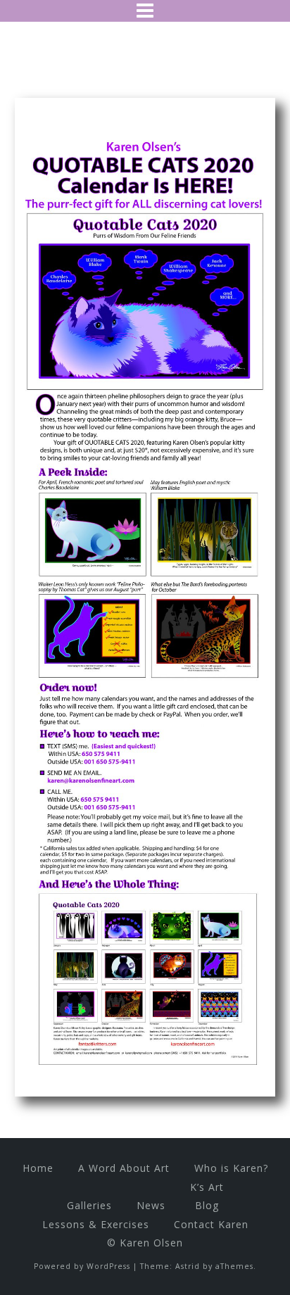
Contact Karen (211, 1224)
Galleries (89, 1205)
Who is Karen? (231, 1168)
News (151, 1205)
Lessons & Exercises (95, 1224)
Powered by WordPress (82, 1266)
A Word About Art (124, 1168)
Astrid (187, 1266)
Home (38, 1168)
